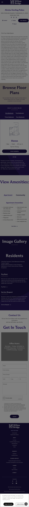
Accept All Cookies (8, 504)
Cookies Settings (20, 504)
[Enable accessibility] (26, 504)
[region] (14, 500)
